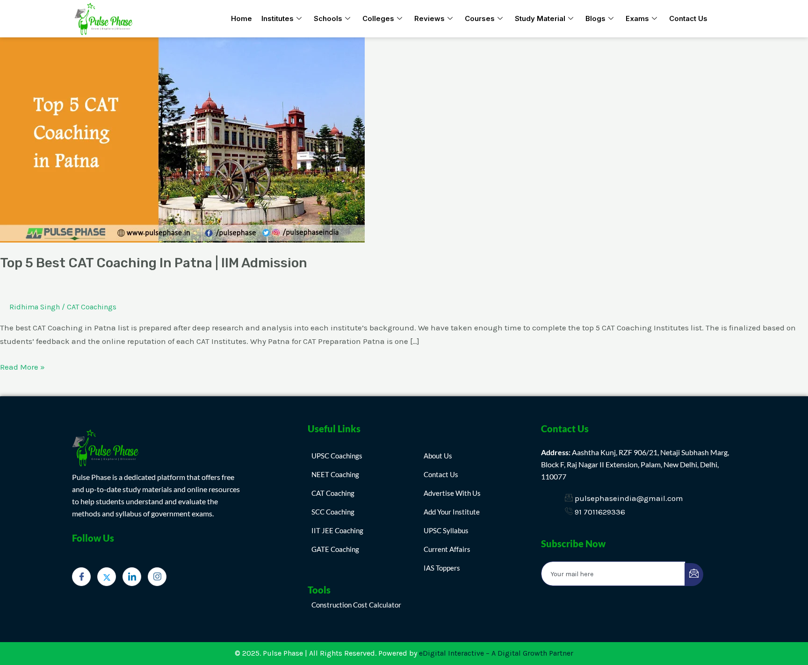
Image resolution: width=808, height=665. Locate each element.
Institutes (277, 18)
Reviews (429, 18)
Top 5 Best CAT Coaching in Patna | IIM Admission (153, 263)
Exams (637, 18)
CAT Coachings (91, 306)
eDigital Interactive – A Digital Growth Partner (496, 653)
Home (241, 18)
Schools (328, 18)
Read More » (22, 366)
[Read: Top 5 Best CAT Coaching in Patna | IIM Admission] (182, 139)
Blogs (595, 18)
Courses (480, 18)
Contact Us (688, 18)
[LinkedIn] (132, 576)
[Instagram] (157, 576)
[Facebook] (81, 576)
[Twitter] (106, 576)
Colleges (378, 18)
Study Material (540, 18)
